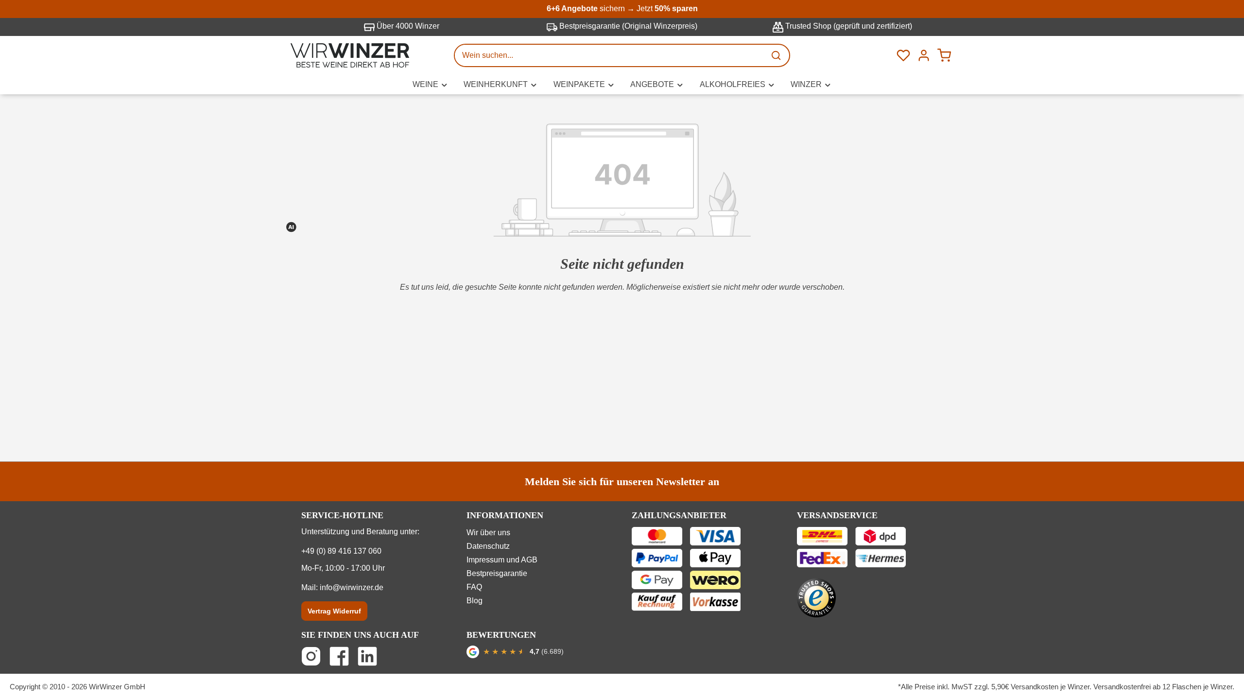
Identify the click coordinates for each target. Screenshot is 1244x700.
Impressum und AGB (501, 560)
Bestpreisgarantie (496, 573)
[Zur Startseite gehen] (350, 55)
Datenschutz (488, 546)
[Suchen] (777, 55)
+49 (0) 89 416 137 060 (341, 551)
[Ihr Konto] (924, 55)
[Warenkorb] (944, 55)
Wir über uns (488, 532)
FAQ (474, 587)
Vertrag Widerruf (334, 611)
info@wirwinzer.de (351, 587)
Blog (474, 600)
